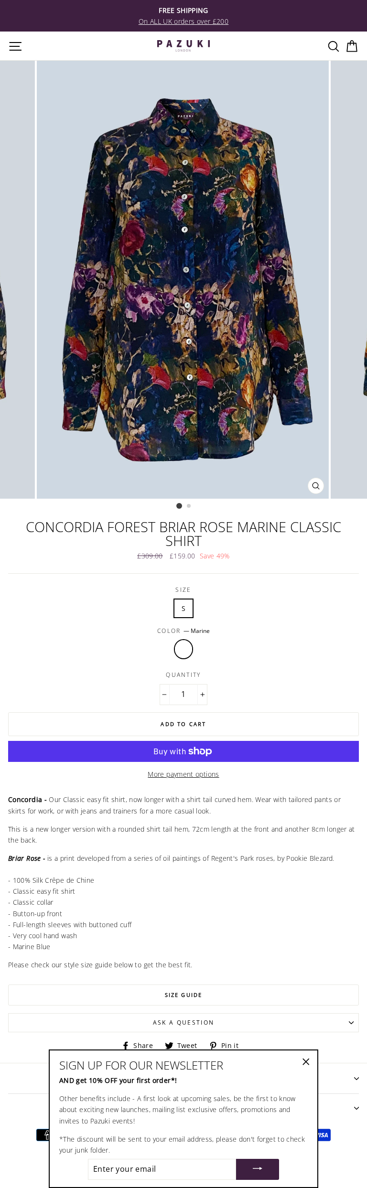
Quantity (183, 674)
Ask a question (183, 1022)
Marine (183, 649)
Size (183, 589)
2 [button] (189, 506)
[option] (183, 16)
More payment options (183, 774)
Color (183, 630)
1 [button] (179, 506)
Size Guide (184, 994)
